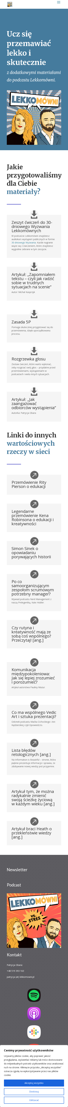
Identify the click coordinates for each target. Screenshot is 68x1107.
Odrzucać (34, 1100)
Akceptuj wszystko (34, 1082)
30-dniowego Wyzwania (24, 242)
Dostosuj (34, 1091)
